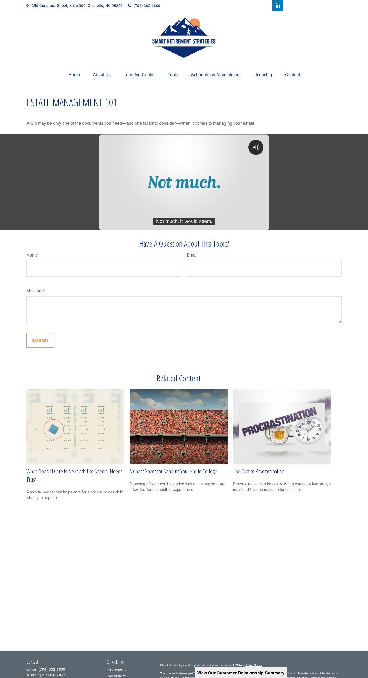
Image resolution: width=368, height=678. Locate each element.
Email (192, 255)
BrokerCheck (253, 665)
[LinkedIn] (277, 5)
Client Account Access (317, 5)
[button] (74, 74)
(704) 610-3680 (53, 674)
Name (32, 255)
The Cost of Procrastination (258, 471)
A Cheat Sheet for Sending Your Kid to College (173, 471)
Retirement (116, 669)
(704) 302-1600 (147, 5)
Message (35, 291)
